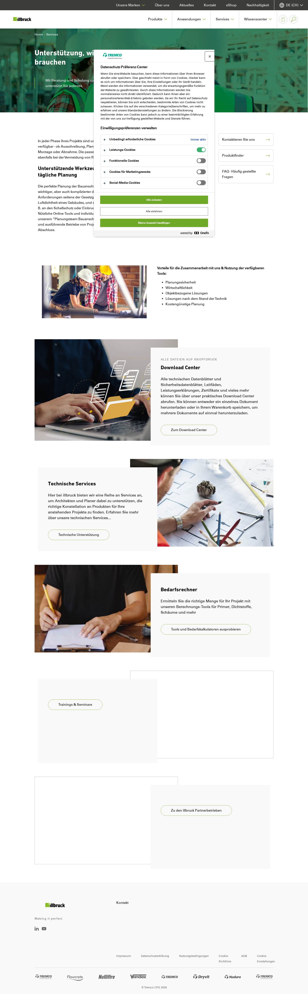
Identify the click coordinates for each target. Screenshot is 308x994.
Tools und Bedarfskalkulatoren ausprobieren (206, 629)
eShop (231, 5)
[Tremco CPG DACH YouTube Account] (44, 932)
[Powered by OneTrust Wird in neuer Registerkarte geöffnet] (196, 233)
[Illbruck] (25, 19)
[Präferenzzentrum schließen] (209, 56)
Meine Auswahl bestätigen (154, 222)
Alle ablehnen (154, 211)
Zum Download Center (189, 430)
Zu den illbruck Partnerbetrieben (196, 810)
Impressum (123, 956)
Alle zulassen (154, 199)
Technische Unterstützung (78, 535)
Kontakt (210, 5)
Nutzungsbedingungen (194, 956)
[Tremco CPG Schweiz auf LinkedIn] (37, 930)
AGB (244, 956)
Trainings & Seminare (75, 705)
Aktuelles (186, 5)
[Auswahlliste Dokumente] (283, 19)
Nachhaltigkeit (258, 5)
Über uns (162, 5)
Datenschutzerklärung (155, 956)
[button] (157, 19)
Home (39, 34)
